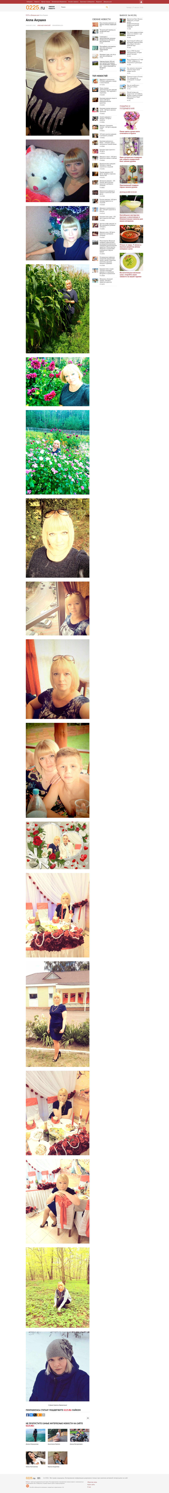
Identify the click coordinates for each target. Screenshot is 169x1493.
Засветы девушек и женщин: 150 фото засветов (105, 118)
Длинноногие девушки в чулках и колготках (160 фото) (107, 192)
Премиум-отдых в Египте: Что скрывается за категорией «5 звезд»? (135, 78)
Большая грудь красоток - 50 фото (107, 150)
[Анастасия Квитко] (57, 1435)
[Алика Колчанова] (35, 1457)
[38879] (131, 204)
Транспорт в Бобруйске (87, 2)
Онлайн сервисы (73, 2)
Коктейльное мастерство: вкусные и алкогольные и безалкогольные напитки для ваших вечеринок (131, 218)
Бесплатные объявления (59, 2)
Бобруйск (30, 2)
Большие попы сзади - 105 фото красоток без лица (108, 217)
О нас (89, 1487)
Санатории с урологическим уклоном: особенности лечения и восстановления (108, 39)
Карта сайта (91, 1485)
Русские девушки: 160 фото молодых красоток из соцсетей (108, 201)
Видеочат (99, 2)
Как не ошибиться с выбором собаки (133, 86)
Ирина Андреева (53, 1467)
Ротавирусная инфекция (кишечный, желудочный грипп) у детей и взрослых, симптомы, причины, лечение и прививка (108, 260)
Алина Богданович (76, 1444)
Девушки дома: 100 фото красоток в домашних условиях (107, 234)
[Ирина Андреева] (57, 1457)
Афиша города (45, 2)
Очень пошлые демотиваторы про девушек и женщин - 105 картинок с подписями (108, 90)
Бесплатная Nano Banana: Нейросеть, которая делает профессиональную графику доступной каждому (134, 23)
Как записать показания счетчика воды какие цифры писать (134, 69)
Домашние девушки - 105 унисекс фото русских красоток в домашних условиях (107, 183)
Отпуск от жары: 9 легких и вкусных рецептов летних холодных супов (130, 247)
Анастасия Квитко (54, 1444)
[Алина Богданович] (79, 1435)
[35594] (131, 121)
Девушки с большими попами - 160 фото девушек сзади (108, 127)
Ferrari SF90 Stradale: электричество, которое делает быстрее (134, 52)
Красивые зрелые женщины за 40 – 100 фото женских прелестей (108, 110)
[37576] (131, 234)
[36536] (131, 262)
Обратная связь (92, 1482)
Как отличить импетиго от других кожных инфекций (108, 24)
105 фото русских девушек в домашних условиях (108, 135)
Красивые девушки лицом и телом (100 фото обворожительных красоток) (108, 101)
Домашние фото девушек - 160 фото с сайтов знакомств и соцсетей (108, 165)
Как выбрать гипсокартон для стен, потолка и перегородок (108, 48)
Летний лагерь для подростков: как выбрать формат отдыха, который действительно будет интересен (134, 95)
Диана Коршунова (32, 1444)
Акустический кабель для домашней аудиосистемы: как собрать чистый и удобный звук (135, 43)
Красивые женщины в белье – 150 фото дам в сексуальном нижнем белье (108, 142)
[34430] (131, 174)
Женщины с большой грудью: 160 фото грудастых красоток (106, 280)
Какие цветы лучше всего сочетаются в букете (130, 132)
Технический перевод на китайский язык (107, 31)
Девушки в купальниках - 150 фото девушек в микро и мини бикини (108, 81)
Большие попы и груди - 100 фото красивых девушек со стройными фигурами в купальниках (107, 271)
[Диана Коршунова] (35, 1435)
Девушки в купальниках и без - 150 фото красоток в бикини (108, 209)
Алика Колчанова (32, 1467)
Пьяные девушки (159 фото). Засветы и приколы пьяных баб (108, 174)
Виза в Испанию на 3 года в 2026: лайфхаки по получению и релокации (135, 61)
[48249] (131, 146)
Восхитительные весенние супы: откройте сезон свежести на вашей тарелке (130, 275)
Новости (36, 2)
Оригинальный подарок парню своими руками (129, 186)
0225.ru (28, 1482)
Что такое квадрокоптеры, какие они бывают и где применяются (135, 34)
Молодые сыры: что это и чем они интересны (108, 55)
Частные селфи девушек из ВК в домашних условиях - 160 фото (108, 225)
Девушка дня (108, 2)
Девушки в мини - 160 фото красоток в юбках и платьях (108, 157)
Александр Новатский (43, 25)
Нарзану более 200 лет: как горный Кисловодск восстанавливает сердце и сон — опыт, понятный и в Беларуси (108, 65)
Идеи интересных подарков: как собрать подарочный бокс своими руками (131, 159)
